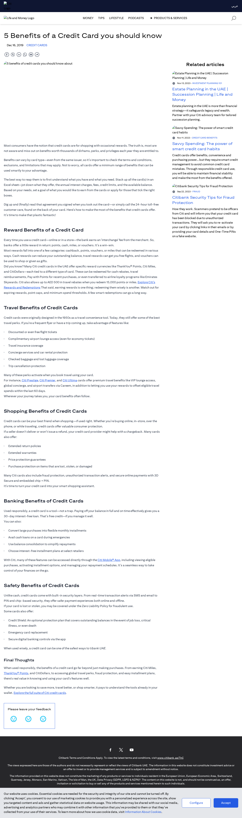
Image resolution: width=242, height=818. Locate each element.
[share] (37, 54)
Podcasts (136, 18)
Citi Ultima (70, 380)
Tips (101, 18)
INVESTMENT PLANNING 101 (207, 83)
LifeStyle (116, 18)
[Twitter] (121, 750)
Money (88, 18)
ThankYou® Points (16, 673)
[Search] (233, 18)
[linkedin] (19, 54)
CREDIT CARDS (36, 45)
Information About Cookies (143, 812)
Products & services (170, 18)
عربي (234, 6)
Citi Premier (47, 380)
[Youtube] (131, 750)
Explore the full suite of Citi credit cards (40, 693)
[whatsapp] (25, 54)
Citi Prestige (30, 380)
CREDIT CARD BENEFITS (204, 137)
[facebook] (7, 54)
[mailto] (31, 54)
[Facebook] (110, 750)
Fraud (196, 191)
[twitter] (13, 54)
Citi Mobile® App (109, 560)
